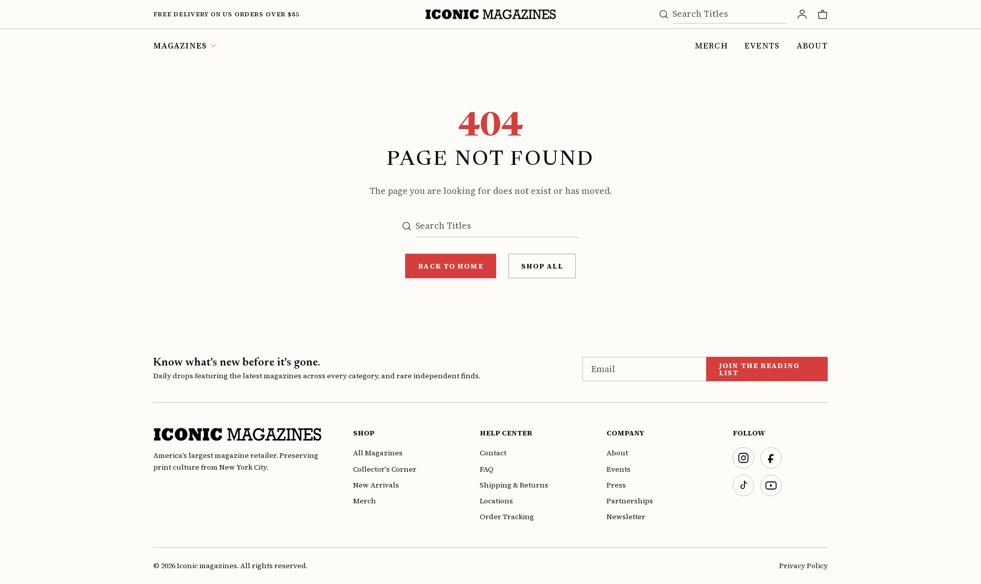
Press (616, 485)
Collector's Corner (384, 469)
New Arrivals (376, 485)
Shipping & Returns (514, 485)
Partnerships (629, 501)
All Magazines (378, 453)
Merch (711, 45)
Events (762, 45)
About (812, 45)
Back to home (450, 266)
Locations (496, 501)
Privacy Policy (803, 566)
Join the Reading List (759, 369)
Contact (493, 453)
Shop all (542, 266)
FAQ (487, 469)
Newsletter (625, 517)
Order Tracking (507, 517)
